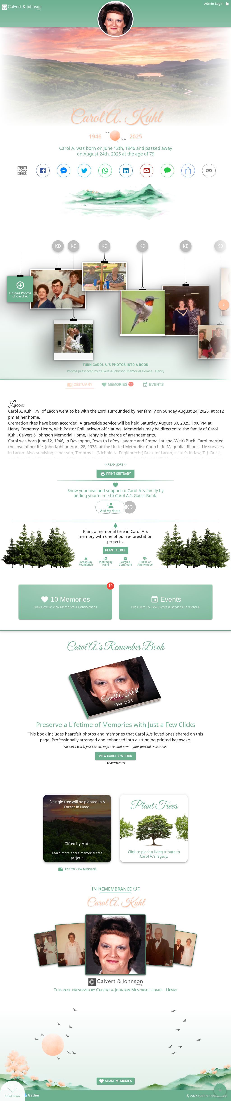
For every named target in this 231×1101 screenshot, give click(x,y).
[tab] (79, 384)
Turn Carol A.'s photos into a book (115, 365)
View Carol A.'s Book (115, 756)
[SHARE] (188, 170)
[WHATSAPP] (105, 170)
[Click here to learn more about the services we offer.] (115, 982)
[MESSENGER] (63, 170)
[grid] (115, 308)
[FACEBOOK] (43, 170)
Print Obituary (118, 473)
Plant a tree (115, 550)
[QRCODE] (22, 170)
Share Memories (118, 1081)
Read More (115, 464)
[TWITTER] (84, 170)
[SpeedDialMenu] (220, 1090)
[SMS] (167, 170)
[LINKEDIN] (126, 170)
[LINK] (209, 170)
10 (111, 586)
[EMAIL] (146, 170)
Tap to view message (80, 869)
